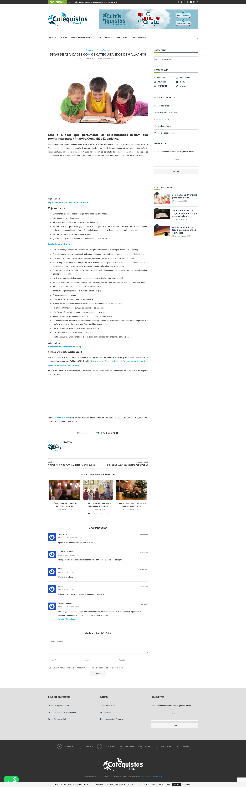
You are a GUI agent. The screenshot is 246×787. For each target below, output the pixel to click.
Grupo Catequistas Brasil (58, 705)
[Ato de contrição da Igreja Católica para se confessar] (162, 231)
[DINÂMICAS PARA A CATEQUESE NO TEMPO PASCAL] (64, 490)
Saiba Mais (187, 784)
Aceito (176, 784)
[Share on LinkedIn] (109, 433)
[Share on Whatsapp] (111, 433)
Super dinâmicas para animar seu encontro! (68, 202)
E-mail (176, 160)
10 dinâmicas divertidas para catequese (184, 196)
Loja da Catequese (104, 37)
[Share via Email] (117, 433)
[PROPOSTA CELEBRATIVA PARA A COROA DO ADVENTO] (131, 490)
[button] (69, 2)
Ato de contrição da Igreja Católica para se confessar (184, 230)
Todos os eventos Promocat (112, 719)
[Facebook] (178, 2)
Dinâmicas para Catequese (165, 112)
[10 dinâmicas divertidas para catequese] (162, 199)
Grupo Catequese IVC (57, 719)
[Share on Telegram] (114, 433)
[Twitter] (181, 2)
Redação (90, 58)
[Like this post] (98, 433)
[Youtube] (187, 2)
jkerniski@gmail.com (67, 619)
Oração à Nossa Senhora (164, 132)
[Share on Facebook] (101, 433)
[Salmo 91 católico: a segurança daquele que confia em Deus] (162, 214)
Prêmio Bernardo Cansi (81, 37)
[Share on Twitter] (104, 433)
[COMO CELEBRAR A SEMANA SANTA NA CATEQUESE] (98, 490)
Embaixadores (139, 37)
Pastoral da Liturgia (162, 126)
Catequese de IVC (162, 119)
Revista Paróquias (62, 417)
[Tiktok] (197, 2)
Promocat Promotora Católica (151, 776)
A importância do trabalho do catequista (67, 346)
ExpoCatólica (105, 712)
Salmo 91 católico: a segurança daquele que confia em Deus (185, 213)
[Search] (196, 37)
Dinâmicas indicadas (60, 244)
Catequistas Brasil (162, 105)
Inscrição (52, 37)
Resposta (144, 535)
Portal (64, 37)
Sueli (60, 586)
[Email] (191, 2)
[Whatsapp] (194, 2)
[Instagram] (184, 2)
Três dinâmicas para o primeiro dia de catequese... (96, 2)
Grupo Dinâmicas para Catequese (62, 712)
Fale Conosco (122, 37)
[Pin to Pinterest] (106, 433)
